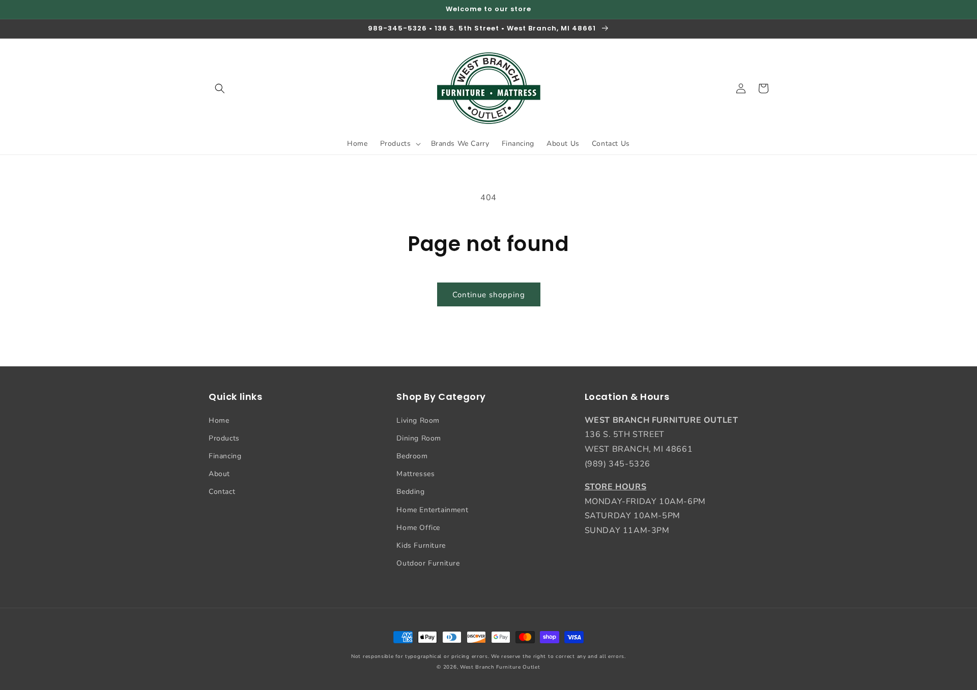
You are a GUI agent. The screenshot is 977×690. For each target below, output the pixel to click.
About (219, 474)
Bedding (410, 491)
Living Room (418, 420)
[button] (220, 88)
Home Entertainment (432, 510)
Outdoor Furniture (427, 563)
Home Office (418, 527)
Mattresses (415, 474)
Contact (222, 491)
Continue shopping (488, 295)
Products (224, 438)
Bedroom (411, 456)
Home (219, 420)
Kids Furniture (420, 545)
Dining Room (418, 438)
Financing (225, 456)
